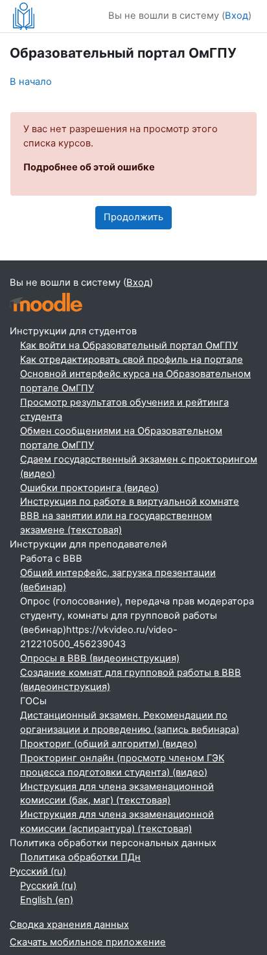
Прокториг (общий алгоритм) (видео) (108, 744)
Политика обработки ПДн (80, 857)
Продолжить (133, 217)
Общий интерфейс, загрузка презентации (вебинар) (118, 580)
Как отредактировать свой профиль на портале (131, 359)
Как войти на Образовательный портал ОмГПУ (129, 345)
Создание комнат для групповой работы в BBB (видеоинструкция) (130, 680)
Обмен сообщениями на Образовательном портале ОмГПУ (121, 438)
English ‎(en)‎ (46, 900)
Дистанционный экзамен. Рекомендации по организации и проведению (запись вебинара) (129, 722)
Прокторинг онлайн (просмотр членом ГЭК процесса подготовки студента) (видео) (122, 765)
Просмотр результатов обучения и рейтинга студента (124, 409)
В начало (31, 81)
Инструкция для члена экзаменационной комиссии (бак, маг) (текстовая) (117, 794)
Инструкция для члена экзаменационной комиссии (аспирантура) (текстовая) (117, 821)
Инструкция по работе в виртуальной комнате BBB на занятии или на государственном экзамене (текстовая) (129, 516)
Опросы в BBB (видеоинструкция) (100, 658)
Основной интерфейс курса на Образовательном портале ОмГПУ (135, 381)
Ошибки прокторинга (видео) (89, 488)
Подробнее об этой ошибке (89, 167)
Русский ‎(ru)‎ (38, 871)
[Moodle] (46, 302)
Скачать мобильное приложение (88, 942)
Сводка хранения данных (69, 924)
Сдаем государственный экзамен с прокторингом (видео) (138, 466)
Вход (236, 15)
